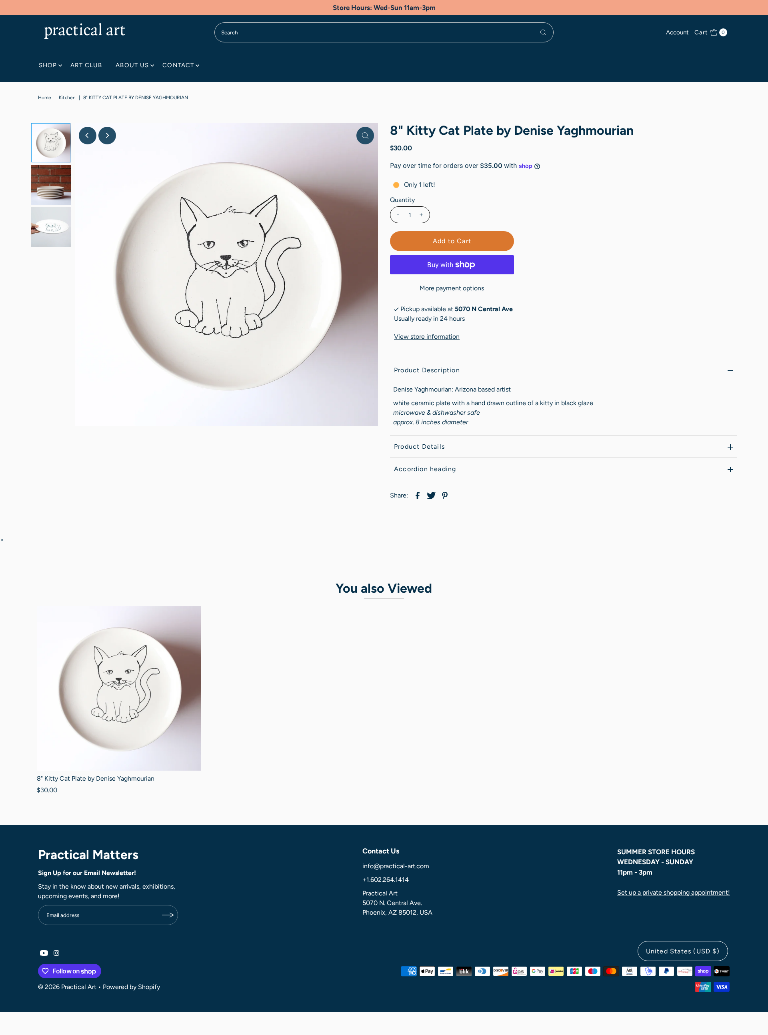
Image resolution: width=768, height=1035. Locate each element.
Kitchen (67, 97)
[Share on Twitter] (431, 495)
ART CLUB (86, 65)
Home (44, 97)
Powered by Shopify (131, 987)
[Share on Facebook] (418, 495)
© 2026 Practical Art (67, 987)
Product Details (419, 446)
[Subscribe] (168, 915)
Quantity (402, 200)
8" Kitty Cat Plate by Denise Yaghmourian (95, 778)
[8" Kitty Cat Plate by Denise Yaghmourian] (119, 688)
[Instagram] (56, 954)
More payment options (452, 288)
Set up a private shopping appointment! (673, 892)
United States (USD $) (683, 951)
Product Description (427, 370)
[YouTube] (44, 954)
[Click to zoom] (365, 135)
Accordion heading (425, 469)
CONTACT (178, 65)
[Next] (107, 135)
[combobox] (384, 32)
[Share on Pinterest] (445, 495)
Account (677, 32)
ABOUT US (132, 65)
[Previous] (87, 135)
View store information (427, 336)
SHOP (48, 65)
